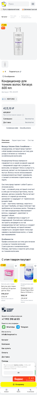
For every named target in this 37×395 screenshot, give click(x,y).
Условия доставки (12, 127)
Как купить (6, 348)
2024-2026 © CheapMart (6, 387)
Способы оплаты (25, 127)
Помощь (5, 361)
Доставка (6, 357)
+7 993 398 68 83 (11, 319)
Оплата (5, 353)
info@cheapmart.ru (9, 334)
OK (18, 373)
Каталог (5, 340)
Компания (6, 344)
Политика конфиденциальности (26, 387)
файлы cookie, (18, 365)
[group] (10, 9)
